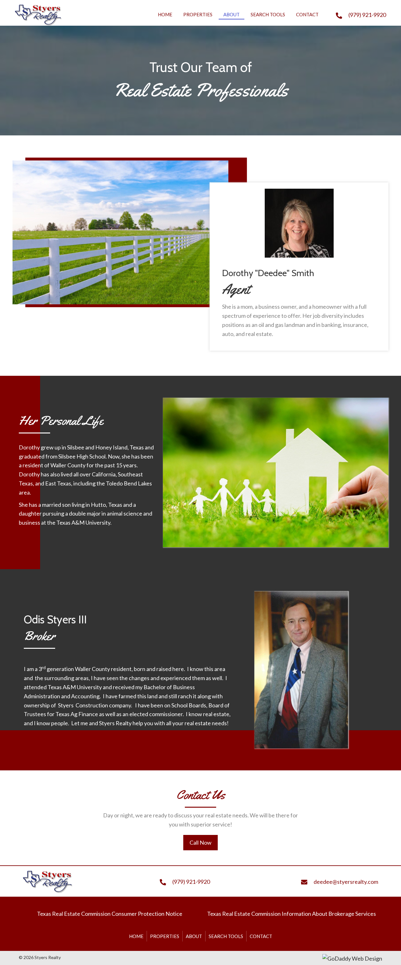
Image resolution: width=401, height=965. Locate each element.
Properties (164, 936)
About (194, 936)
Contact (261, 936)
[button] (200, 842)
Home (136, 936)
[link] (165, 13)
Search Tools (226, 936)
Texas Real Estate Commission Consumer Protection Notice (109, 913)
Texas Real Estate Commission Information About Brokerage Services (291, 913)
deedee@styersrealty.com (346, 881)
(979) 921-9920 (367, 14)
